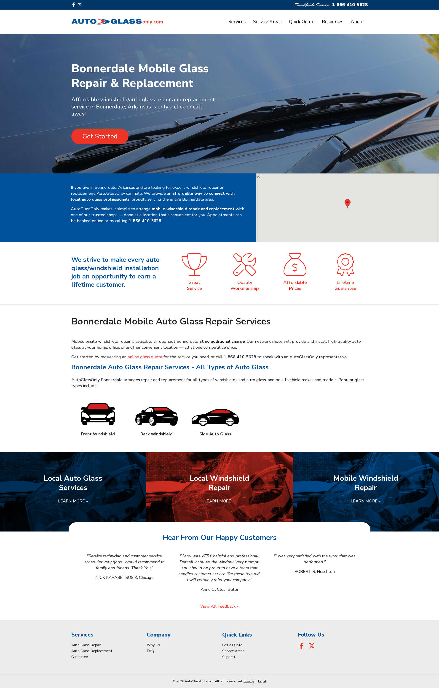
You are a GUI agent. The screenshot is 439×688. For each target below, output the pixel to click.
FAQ (150, 650)
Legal (262, 681)
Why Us (153, 645)
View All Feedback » (219, 606)
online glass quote (145, 357)
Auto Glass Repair (86, 645)
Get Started (100, 136)
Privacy (249, 681)
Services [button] (237, 22)
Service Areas (267, 22)
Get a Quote (232, 645)
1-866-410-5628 (350, 5)
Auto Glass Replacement (91, 650)
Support (228, 656)
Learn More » (73, 501)
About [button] (357, 22)
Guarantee (79, 656)
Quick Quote (302, 22)
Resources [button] (332, 22)
